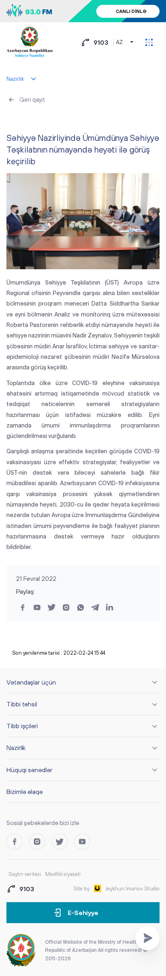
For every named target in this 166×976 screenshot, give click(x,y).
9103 (100, 42)
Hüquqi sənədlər (29, 769)
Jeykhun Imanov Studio (132, 889)
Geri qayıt (32, 99)
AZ (119, 42)
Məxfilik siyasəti (63, 874)
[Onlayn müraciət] (147, 938)
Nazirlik (15, 747)
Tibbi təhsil (21, 704)
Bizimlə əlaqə (24, 791)
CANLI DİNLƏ (131, 11)
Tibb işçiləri (22, 725)
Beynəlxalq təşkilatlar (37, 119)
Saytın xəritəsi (24, 874)
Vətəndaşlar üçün (31, 682)
